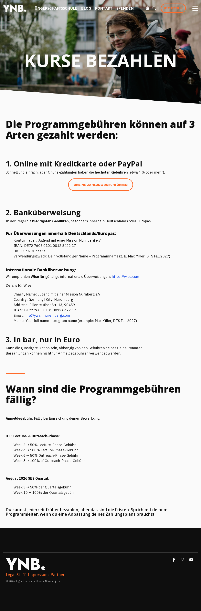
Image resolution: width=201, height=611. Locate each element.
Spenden (125, 8)
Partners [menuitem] (59, 574)
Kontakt (103, 8)
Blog (86, 8)
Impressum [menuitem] (38, 574)
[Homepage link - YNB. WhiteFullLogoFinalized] (25, 568)
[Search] (154, 8)
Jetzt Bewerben (173, 8)
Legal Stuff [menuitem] (16, 574)
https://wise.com (125, 276)
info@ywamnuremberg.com (47, 315)
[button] (195, 8)
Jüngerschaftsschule (55, 8)
